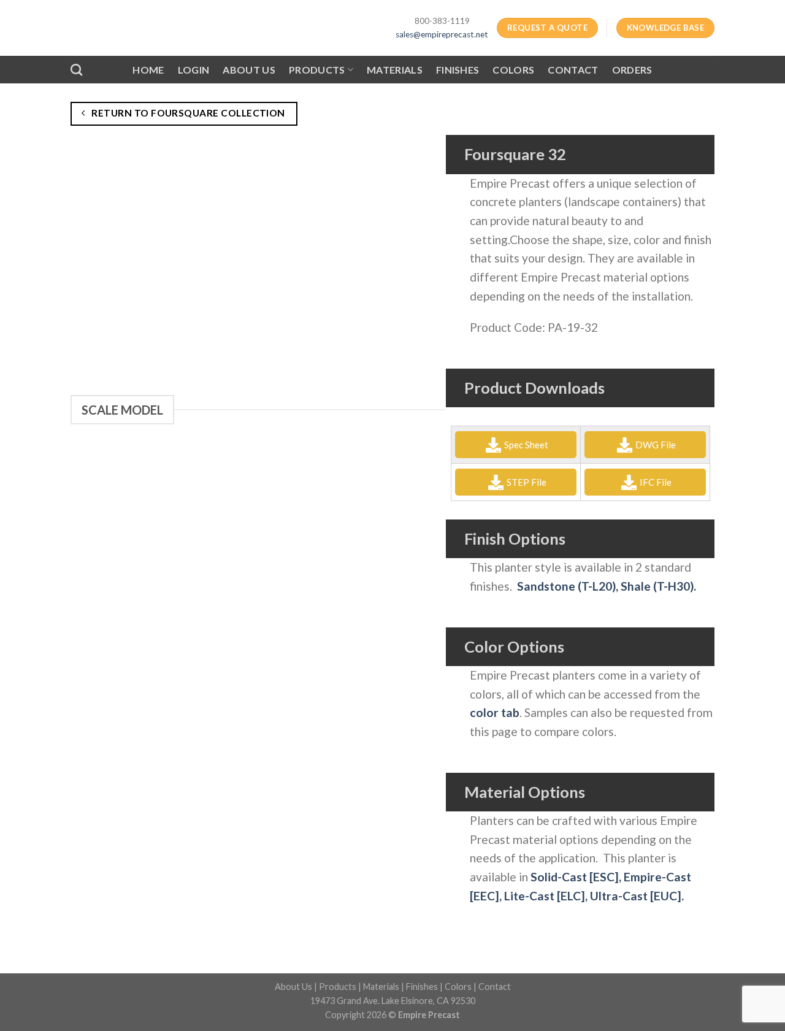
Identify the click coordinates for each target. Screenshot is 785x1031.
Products (317, 69)
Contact (573, 69)
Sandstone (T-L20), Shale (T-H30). (606, 586)
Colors (513, 69)
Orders (632, 69)
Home (148, 69)
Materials (395, 69)
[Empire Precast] (176, 28)
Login (194, 69)
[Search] (76, 69)
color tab (494, 712)
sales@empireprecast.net (442, 34)
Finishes (458, 69)
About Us (249, 69)
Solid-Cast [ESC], (577, 877)
